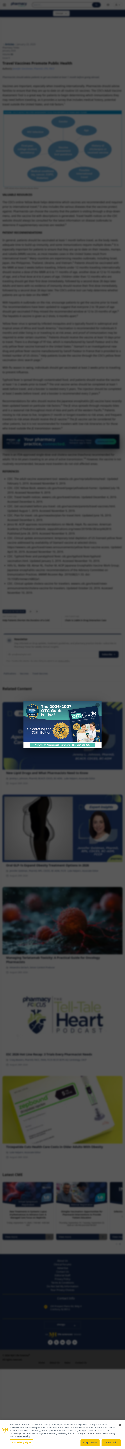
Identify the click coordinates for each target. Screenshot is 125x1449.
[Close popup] (97, 705)
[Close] (120, 1425)
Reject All (111, 1442)
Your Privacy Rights (21, 1442)
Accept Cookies (90, 1442)
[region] (62, 1434)
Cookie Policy (23, 1436)
